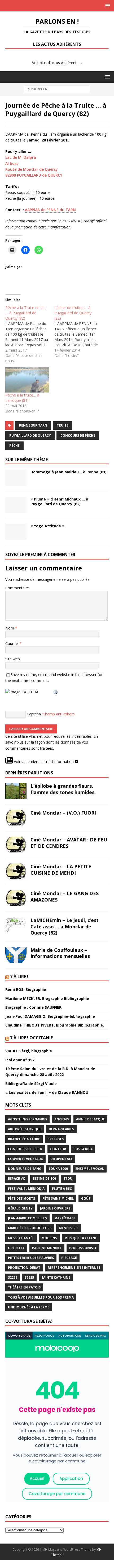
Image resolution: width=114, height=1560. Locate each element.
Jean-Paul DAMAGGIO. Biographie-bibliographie (50, 1016)
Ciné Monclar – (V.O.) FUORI (63, 813)
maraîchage (65, 1218)
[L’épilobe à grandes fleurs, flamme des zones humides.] (16, 791)
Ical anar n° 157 (19, 1059)
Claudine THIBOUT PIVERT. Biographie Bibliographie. (54, 1025)
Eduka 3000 (58, 1168)
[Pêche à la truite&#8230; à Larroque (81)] (27, 379)
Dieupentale (61, 1159)
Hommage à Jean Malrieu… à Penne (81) (68, 471)
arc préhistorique (24, 1129)
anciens (61, 1119)
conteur (58, 1149)
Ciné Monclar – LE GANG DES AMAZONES (64, 896)
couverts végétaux (25, 1159)
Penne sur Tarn (33, 425)
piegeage (69, 1257)
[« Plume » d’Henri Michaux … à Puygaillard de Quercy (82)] (16, 505)
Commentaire (17, 587)
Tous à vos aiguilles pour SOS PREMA (41, 1297)
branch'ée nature (24, 1139)
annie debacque (90, 1119)
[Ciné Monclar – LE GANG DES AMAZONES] (16, 898)
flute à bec (62, 1188)
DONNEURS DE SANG (24, 1168)
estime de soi (44, 1178)
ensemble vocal (89, 1168)
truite (62, 425)
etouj (68, 1178)
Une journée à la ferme (28, 1307)
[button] (107, 5)
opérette (16, 1248)
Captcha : (35, 713)
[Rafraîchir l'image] (56, 691)
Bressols (55, 1139)
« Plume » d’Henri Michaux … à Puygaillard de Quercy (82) (59, 501)
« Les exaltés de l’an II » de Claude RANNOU (46, 1092)
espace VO (16, 1178)
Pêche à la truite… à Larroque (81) (22, 398)
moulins (49, 1238)
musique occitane (80, 1238)
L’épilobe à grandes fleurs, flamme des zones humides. (63, 789)
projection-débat (24, 1267)
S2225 (12, 1277)
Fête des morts (21, 1198)
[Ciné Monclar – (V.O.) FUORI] (16, 818)
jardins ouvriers (55, 1208)
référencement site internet (74, 1267)
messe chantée (21, 1238)
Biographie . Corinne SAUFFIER (33, 1007)
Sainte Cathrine (55, 1277)
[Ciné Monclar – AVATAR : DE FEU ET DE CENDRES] (16, 845)
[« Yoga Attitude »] (16, 532)
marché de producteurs (29, 1228)
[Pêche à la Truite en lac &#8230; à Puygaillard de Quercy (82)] (29, 334)
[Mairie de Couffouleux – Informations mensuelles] (16, 955)
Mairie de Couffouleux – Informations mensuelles (60, 953)
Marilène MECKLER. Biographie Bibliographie (47, 998)
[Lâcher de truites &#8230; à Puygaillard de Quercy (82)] (78, 331)
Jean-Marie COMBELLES (27, 1218)
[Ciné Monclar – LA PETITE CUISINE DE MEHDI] (16, 871)
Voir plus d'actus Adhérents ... (57, 62)
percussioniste (83, 1248)
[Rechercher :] (57, 88)
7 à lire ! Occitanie (31, 1038)
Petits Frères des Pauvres (31, 1257)
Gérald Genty (20, 1208)
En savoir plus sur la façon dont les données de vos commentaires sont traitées (51, 742)
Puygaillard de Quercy (30, 435)
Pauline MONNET (47, 1248)
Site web (12, 658)
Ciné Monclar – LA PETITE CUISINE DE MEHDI (60, 869)
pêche (14, 445)
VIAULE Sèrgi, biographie (28, 1050)
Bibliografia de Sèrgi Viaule (31, 1083)
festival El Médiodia (26, 1188)
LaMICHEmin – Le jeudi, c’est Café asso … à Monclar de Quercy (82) (64, 926)
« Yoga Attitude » (47, 525)
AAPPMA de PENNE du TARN (50, 209)
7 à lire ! (19, 976)
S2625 (29, 1277)
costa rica (83, 1149)
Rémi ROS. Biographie (25, 989)
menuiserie (68, 1228)
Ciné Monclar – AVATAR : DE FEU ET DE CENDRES (68, 842)
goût (86, 1198)
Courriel (12, 643)
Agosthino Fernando (27, 1119)
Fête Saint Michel (58, 1198)
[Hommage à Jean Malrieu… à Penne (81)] (16, 478)
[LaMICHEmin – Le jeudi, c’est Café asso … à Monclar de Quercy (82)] (16, 925)
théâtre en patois (24, 1287)
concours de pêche (77, 435)
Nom (10, 628)
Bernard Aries (61, 1129)
